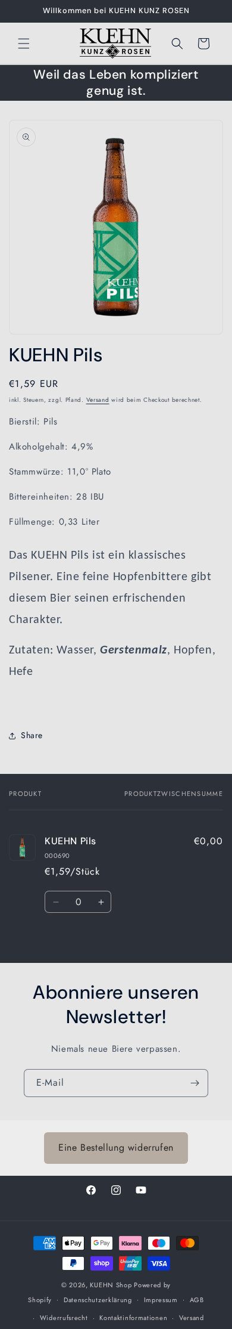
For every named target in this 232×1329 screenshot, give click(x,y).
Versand (97, 399)
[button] (24, 43)
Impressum (161, 1300)
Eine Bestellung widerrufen (116, 1147)
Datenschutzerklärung (98, 1300)
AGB (197, 1300)
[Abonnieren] (194, 1083)
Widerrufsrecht (64, 1317)
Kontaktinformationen (133, 1317)
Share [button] (32, 735)
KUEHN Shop (110, 1285)
